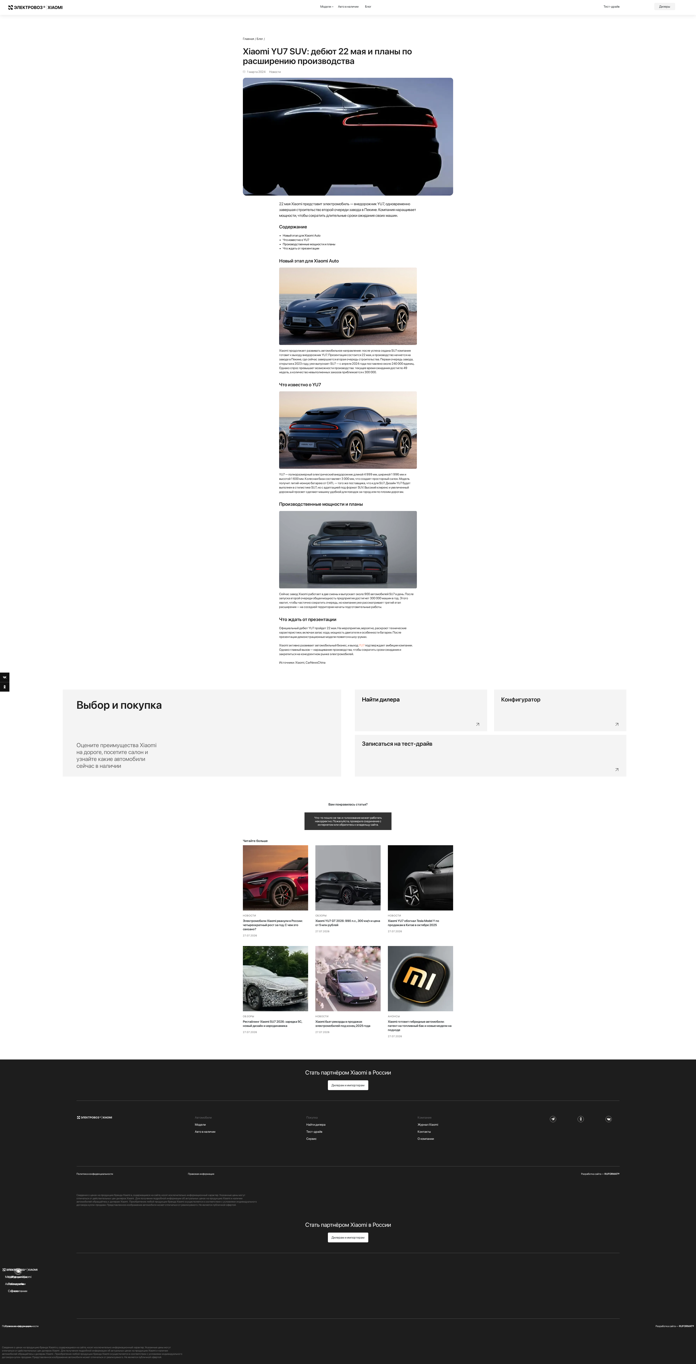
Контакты (424, 1131)
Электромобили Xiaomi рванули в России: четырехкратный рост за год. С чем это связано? (273, 925)
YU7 (361, 645)
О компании (426, 1139)
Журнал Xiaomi (428, 1124)
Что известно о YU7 (296, 240)
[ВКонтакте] (4, 677)
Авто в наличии (348, 6)
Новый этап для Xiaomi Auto (301, 235)
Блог (368, 6)
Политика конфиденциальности (94, 1173)
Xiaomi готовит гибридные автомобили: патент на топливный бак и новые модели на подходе (419, 1026)
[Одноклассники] (4, 687)
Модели (325, 6)
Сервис (311, 1139)
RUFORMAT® (612, 1173)
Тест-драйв (612, 6)
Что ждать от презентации (301, 248)
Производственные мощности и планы (309, 244)
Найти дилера (316, 1124)
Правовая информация (201, 1173)
